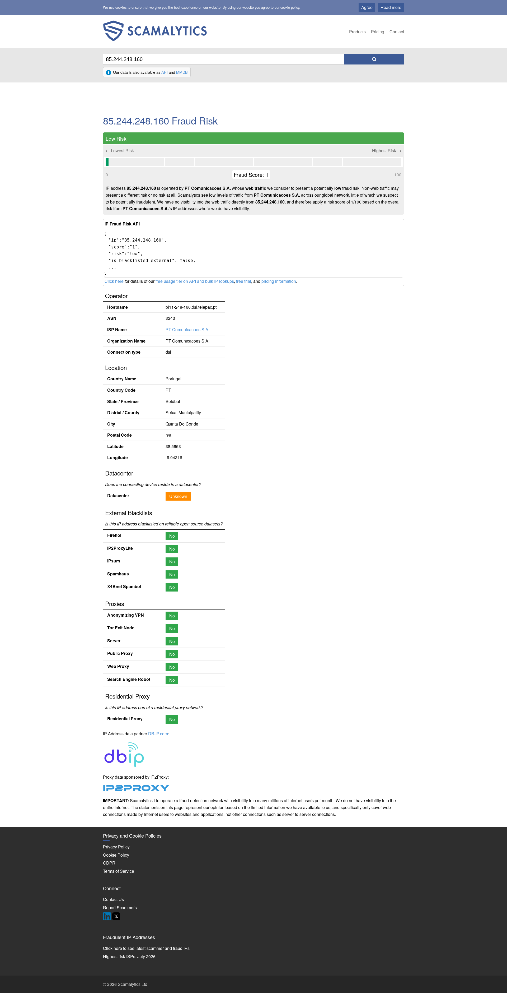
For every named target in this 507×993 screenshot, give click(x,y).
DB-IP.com (158, 734)
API (164, 72)
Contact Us (113, 899)
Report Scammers (120, 907)
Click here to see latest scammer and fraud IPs (146, 948)
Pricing (377, 32)
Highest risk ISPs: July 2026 (129, 956)
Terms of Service (118, 871)
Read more (391, 7)
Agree (367, 7)
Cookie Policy (116, 855)
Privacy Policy (116, 847)
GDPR (109, 863)
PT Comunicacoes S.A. (187, 329)
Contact (396, 32)
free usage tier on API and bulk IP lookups (195, 281)
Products (357, 32)
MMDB (182, 72)
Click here (114, 281)
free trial (243, 281)
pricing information (278, 281)
